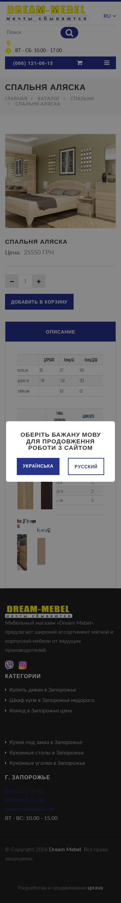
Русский (86, 466)
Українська (38, 466)
